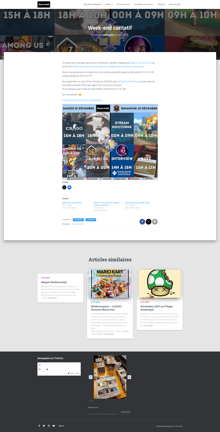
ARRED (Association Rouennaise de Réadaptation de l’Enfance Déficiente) (108, 66)
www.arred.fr (68, 100)
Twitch (61, 426)
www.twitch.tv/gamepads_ (90, 100)
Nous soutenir (175, 4)
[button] (129, 377)
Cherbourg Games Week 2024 (137, 203)
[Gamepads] (44, 4)
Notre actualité (123, 4)
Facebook (39, 426)
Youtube (53, 426)
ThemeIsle (178, 426)
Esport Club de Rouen (141, 62)
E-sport (108, 4)
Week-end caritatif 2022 (72, 203)
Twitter (44, 426)
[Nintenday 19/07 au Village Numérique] (160, 284)
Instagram (49, 426)
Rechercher (93, 407)
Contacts (161, 4)
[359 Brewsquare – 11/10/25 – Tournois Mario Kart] (110, 284)
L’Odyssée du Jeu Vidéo (143, 4)
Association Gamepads (92, 4)
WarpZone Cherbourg (129, 81)
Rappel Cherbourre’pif (54, 282)
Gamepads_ (53, 370)
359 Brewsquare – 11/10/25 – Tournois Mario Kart (107, 308)
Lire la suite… (53, 298)
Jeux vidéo (90, 219)
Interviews (78, 219)
